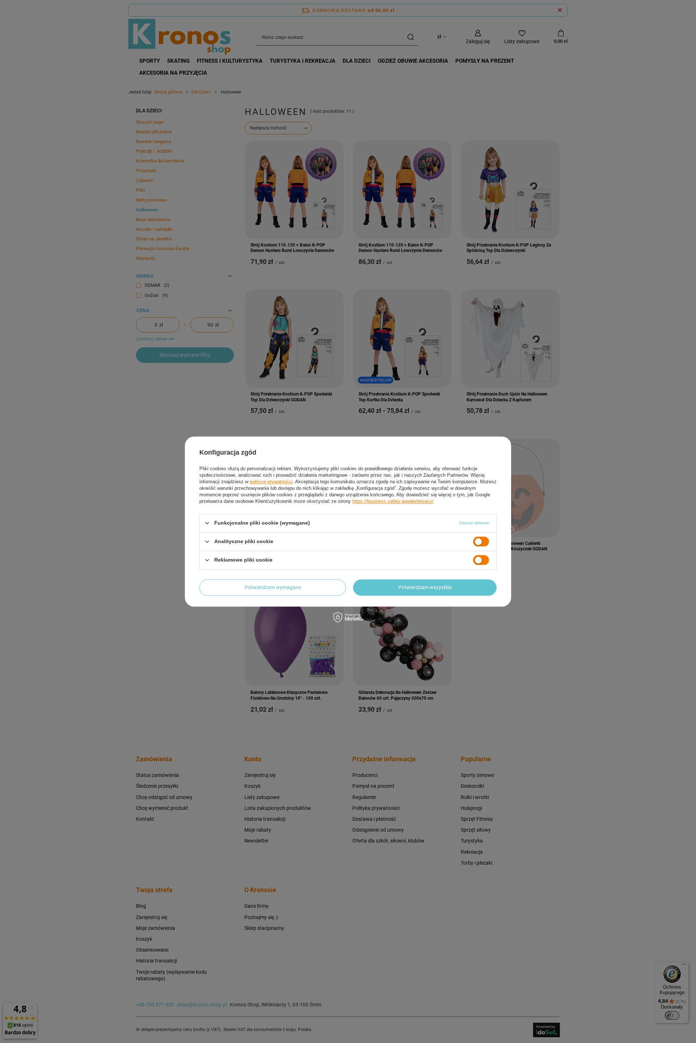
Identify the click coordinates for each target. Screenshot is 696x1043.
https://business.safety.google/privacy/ (393, 501)
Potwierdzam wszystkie (425, 587)
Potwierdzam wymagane (273, 587)
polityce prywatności (271, 481)
